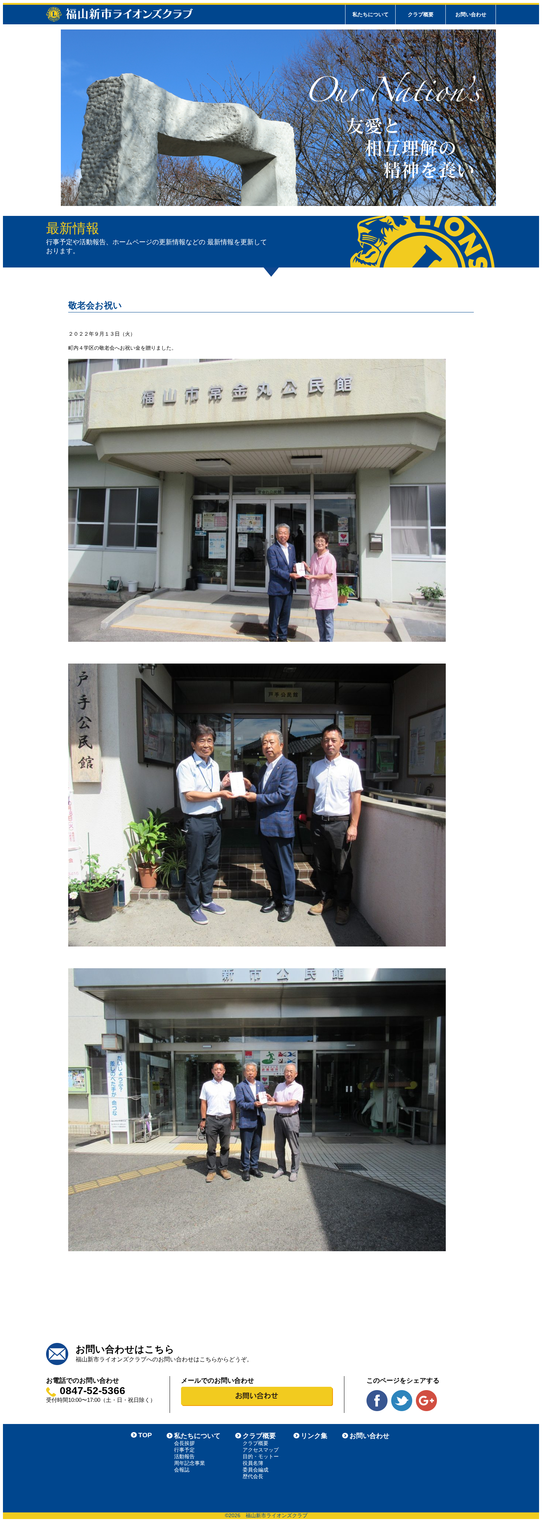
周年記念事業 (189, 1463)
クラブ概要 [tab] (421, 14)
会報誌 (182, 1470)
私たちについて (197, 1435)
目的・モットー (261, 1456)
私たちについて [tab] (370, 14)
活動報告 (184, 1456)
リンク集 (314, 1435)
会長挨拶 (184, 1443)
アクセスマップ (261, 1450)
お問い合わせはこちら (125, 1349)
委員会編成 (255, 1470)
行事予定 (184, 1450)
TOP (145, 1435)
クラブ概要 (259, 1435)
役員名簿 (253, 1463)
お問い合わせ (470, 14)
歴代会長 (253, 1476)
